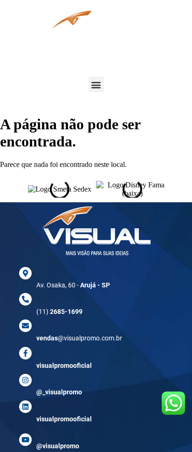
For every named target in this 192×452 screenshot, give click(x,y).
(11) (59, 311)
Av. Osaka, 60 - (73, 285)
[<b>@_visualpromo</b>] (25, 380)
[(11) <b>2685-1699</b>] (25, 299)
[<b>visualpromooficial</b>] (25, 353)
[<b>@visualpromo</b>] (25, 439)
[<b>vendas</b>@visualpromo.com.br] (25, 325)
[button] (96, 84)
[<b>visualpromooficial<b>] (25, 406)
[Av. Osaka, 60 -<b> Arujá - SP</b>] (25, 273)
